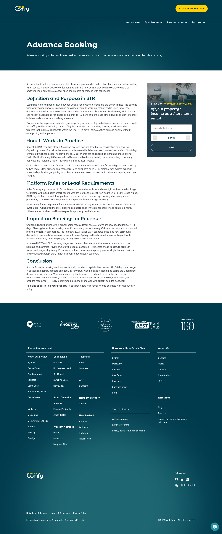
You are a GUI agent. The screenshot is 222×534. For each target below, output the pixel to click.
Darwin (82, 403)
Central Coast (34, 368)
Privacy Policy (79, 513)
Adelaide (57, 403)
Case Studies (164, 375)
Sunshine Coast (60, 380)
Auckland (83, 421)
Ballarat (31, 426)
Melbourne (33, 415)
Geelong (31, 432)
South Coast (33, 386)
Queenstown (85, 439)
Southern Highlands (37, 391)
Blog (160, 407)
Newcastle (33, 380)
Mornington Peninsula (38, 421)
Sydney (31, 362)
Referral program (120, 425)
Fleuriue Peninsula (62, 409)
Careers (162, 369)
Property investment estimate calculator (172, 421)
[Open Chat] (215, 527)
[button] (153, 22)
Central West (34, 397)
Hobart (82, 362)
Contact (162, 358)
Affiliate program (120, 419)
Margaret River (60, 444)
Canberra (83, 386)
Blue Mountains (35, 374)
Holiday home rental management (128, 430)
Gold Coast (58, 374)
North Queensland (62, 368)
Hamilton (83, 433)
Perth (56, 432)
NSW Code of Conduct (36, 513)
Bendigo (31, 438)
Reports (162, 413)
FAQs (160, 381)
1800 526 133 (188, 485)
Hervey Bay (58, 386)
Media (161, 364)
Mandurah (58, 438)
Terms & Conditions (60, 513)
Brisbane (57, 362)
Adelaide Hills (59, 415)
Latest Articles (132, 22)
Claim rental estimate (191, 8)
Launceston (84, 368)
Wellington (84, 427)
